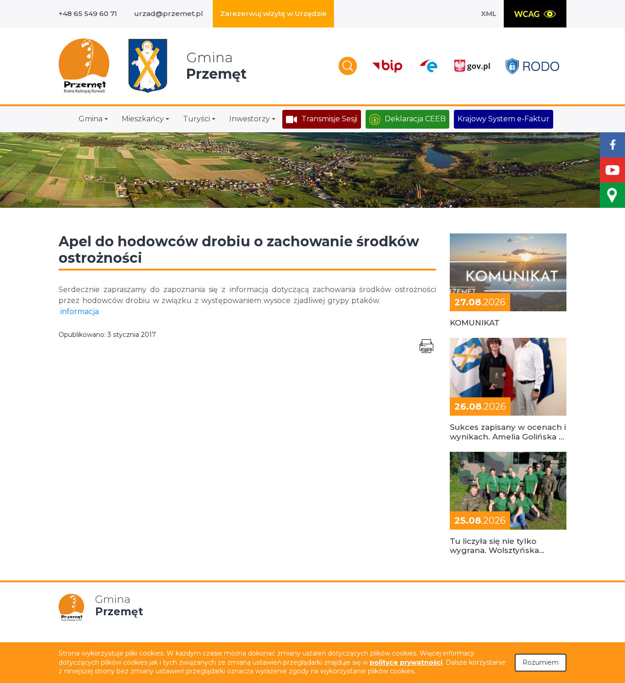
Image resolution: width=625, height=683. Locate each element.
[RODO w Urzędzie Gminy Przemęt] (532, 66)
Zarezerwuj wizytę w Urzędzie (273, 13)
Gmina (90, 118)
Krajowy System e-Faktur (504, 118)
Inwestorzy (249, 118)
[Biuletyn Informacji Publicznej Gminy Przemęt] (387, 66)
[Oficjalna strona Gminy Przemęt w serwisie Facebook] (612, 144)
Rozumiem (541, 662)
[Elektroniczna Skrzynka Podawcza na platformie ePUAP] (428, 66)
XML (488, 13)
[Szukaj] (347, 66)
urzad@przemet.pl (168, 13)
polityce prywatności (406, 662)
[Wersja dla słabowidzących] (535, 13)
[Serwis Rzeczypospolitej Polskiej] (471, 66)
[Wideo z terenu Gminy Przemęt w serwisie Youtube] (612, 170)
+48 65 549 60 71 (88, 13)
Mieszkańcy (143, 118)
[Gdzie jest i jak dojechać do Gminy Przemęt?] (612, 195)
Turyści (196, 118)
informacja (79, 311)
